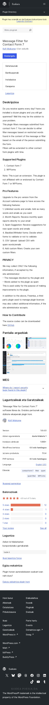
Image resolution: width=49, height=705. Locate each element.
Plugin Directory (9, 12)
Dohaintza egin (34, 630)
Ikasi (5, 620)
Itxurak (29, 602)
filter (37, 471)
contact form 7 (27, 471)
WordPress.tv (10, 634)
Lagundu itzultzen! (25, 21)
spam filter (32, 476)
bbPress (8, 652)
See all (43, 528)
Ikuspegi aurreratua (12, 483)
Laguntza (9, 93)
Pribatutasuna (9, 612)
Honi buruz (8, 598)
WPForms (41, 476)
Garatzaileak (9, 630)
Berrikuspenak (12, 72)
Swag (30, 634)
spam (43, 471)
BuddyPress (10, 657)
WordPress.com (11, 643)
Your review (8, 528)
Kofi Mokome (9, 48)
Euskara (12, 669)
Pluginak (30, 607)
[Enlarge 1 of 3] (20, 340)
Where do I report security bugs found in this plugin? (15, 388)
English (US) (41, 464)
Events (29, 625)
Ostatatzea (8, 607)
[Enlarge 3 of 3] (43, 354)
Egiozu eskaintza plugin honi (16, 581)
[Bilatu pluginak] (30, 30)
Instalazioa (10, 79)
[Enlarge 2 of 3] (43, 340)
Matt (6, 648)
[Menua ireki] (45, 4)
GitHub (10, 325)
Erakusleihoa (32, 598)
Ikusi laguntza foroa (12, 558)
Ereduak (30, 612)
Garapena (10, 86)
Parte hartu (31, 620)
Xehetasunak (11, 66)
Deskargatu (9, 56)
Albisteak (7, 602)
